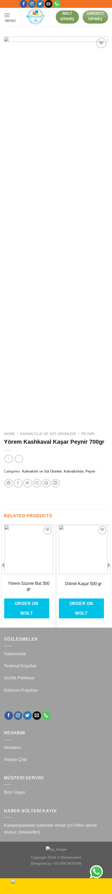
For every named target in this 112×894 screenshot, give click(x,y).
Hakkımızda (15, 654)
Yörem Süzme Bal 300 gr (28, 586)
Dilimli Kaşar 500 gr (83, 583)
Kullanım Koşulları (21, 690)
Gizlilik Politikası (19, 678)
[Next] (108, 576)
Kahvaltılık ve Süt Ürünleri (48, 434)
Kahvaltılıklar (73, 471)
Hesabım (12, 747)
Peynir (88, 434)
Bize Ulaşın (14, 792)
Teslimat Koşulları (20, 666)
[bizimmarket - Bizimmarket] (36, 17)
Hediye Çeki (15, 759)
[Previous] (3, 576)
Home (9, 434)
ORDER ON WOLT (27, 608)
